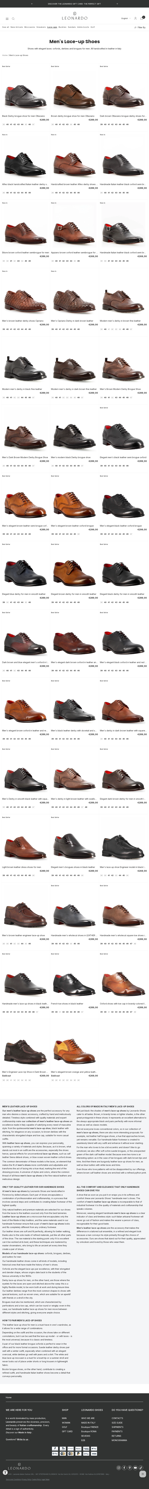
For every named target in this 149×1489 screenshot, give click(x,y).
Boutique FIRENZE (90, 1427)
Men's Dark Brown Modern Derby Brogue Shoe (25, 457)
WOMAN (66, 1422)
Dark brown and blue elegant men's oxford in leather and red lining (25, 662)
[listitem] (118, 1467)
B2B (83, 1440)
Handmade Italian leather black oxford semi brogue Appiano (123, 252)
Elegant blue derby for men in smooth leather (24, 594)
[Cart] (141, 18)
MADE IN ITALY (88, 1422)
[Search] (13, 18)
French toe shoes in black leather (67, 1003)
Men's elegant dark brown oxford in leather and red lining (74, 662)
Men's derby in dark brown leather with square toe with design (123, 730)
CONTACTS (117, 1418)
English (124, 18)
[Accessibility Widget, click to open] (5, 1472)
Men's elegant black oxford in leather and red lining (123, 662)
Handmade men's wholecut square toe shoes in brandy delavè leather (123, 935)
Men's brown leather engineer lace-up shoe (23, 935)
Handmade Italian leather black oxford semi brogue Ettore (123, 184)
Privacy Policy (26, 1479)
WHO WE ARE (88, 1418)
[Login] (135, 18)
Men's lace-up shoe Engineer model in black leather (123, 867)
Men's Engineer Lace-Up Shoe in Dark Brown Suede (25, 1072)
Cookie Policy (36, 1479)
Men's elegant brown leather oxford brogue (72, 526)
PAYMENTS (117, 1431)
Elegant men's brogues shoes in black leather (73, 867)
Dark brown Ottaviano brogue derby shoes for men (123, 116)
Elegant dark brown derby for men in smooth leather (123, 799)
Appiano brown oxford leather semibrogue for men (74, 252)
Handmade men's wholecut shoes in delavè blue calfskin (74, 935)
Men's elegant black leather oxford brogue (121, 526)
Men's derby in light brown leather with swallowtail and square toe (74, 799)
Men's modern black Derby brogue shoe (71, 457)
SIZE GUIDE (117, 1422)
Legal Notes (45, 1479)
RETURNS (116, 1436)
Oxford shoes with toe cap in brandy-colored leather (123, 1003)
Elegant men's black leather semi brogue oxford (123, 457)
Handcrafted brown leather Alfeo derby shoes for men (74, 184)
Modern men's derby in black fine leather (22, 389)
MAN (64, 1418)
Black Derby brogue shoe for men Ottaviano (23, 116)
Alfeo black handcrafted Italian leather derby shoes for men (25, 184)
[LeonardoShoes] (19, 1466)
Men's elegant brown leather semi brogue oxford (25, 526)
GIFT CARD (67, 1431)
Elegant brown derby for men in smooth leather (73, 594)
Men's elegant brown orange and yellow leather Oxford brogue (74, 1072)
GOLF (64, 1427)
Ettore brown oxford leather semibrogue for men (25, 252)
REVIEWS (85, 1436)
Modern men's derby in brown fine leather (120, 321)
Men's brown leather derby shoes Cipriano (23, 321)
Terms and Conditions (13, 1479)
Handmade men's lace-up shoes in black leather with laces (25, 1003)
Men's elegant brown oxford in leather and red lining (25, 730)
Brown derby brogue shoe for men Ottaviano (72, 116)
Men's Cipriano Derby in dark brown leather (72, 321)
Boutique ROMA (88, 1431)
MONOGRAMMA (119, 1440)
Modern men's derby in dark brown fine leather (74, 389)
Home (5, 55)
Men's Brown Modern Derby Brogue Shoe (120, 389)
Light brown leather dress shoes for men (21, 867)
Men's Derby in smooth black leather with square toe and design (25, 799)
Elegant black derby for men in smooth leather (122, 594)
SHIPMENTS (117, 1427)
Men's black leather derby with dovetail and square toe (74, 730)
